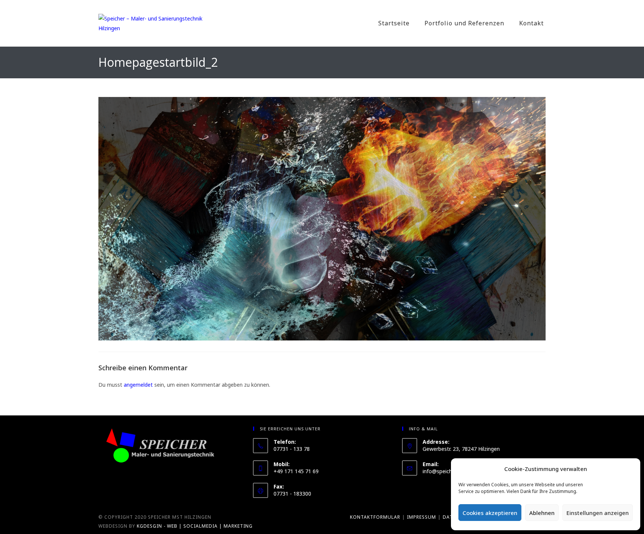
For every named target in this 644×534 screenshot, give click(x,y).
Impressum (421, 517)
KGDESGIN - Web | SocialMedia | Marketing (195, 526)
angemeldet (138, 384)
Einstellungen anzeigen (597, 512)
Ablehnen (542, 512)
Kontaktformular (375, 517)
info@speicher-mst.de (449, 471)
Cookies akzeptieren (490, 512)
